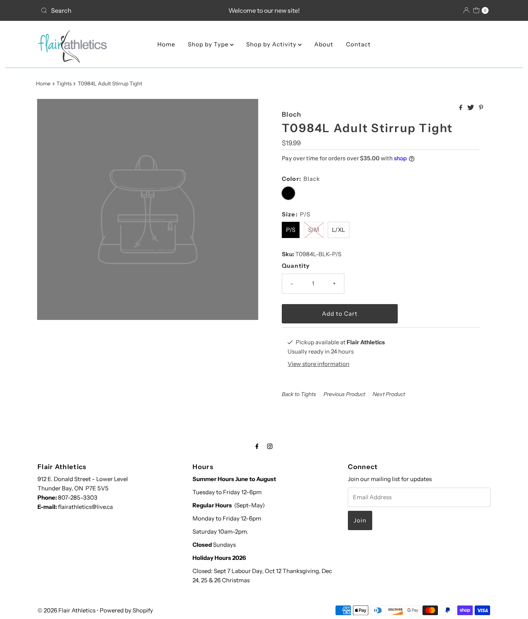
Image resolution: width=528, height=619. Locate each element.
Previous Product (344, 394)
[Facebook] (257, 446)
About (323, 44)
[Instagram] (270, 446)
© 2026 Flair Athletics (66, 610)
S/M (313, 229)
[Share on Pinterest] (481, 108)
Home (166, 44)
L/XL (338, 229)
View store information (318, 363)
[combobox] (110, 10)
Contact (358, 44)
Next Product (389, 394)
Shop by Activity (272, 44)
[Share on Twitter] (471, 108)
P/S (290, 229)
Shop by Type (209, 44)
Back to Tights (299, 394)
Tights (64, 83)
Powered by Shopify (126, 610)
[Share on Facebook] (461, 108)
